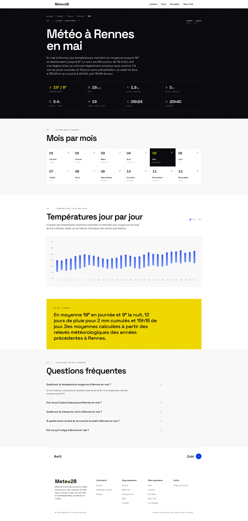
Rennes (80, 16)
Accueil (50, 16)
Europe (60, 16)
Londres (153, 4)
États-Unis (126, 490)
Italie (124, 498)
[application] (124, 261)
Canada (125, 503)
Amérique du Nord (104, 490)
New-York (188, 4)
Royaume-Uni (128, 494)
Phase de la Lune (181, 485)
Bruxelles (174, 4)
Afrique (99, 494)
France (70, 16)
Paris (163, 4)
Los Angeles (153, 503)
